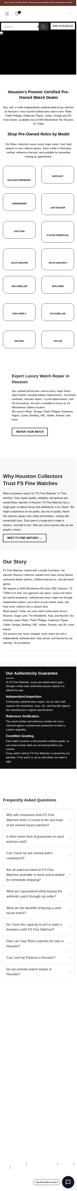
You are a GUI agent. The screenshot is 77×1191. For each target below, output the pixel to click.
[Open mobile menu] (7, 14)
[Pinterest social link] (34, 1044)
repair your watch (29, 431)
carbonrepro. (60, 1189)
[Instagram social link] (6, 1044)
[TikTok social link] (13, 1044)
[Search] (44, 27)
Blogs (6, 1119)
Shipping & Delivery (14, 1106)
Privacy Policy (20, 1167)
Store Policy (66, 1163)
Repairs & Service (13, 1094)
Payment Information (15, 1115)
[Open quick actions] (68, 1182)
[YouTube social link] (27, 1044)
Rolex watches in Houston (26, 502)
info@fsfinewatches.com (25, 1029)
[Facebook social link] (20, 1044)
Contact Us (9, 1102)
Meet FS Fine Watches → (24, 537)
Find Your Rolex (63, 26)
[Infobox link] (57, 177)
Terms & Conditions (14, 1163)
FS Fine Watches (18, 1189)
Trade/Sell (9, 1098)
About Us (8, 1090)
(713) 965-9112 (32, 1025)
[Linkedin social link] (41, 1044)
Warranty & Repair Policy (42, 1163)
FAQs (6, 1167)
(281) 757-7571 (25, 1021)
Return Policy (10, 1111)
